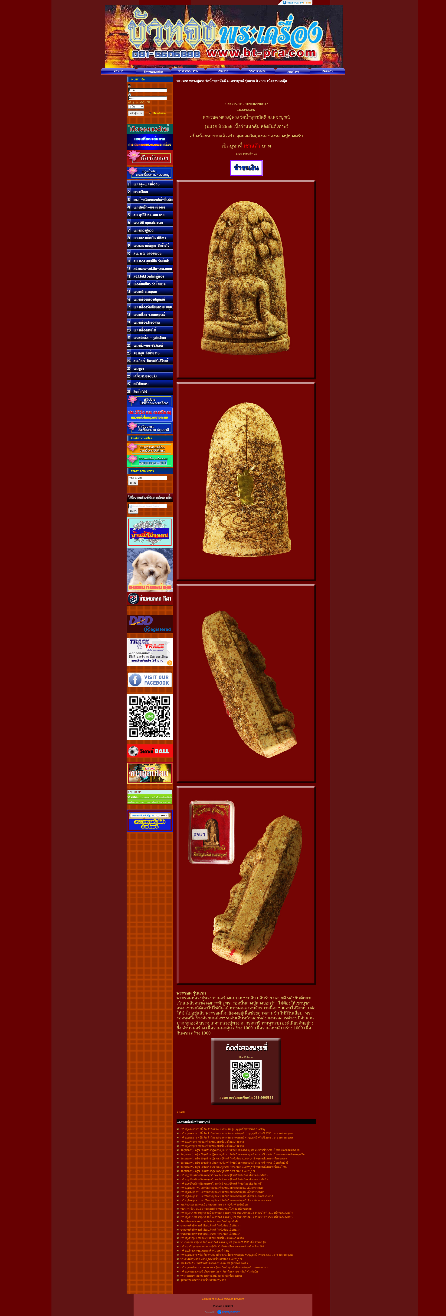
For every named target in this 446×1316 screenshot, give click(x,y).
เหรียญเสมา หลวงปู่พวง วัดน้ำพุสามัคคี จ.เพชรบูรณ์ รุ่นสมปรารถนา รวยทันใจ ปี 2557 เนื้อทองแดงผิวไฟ (236, 1213)
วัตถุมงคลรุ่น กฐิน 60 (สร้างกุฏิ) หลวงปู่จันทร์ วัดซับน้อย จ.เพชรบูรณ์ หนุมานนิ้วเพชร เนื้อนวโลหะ (233, 1166)
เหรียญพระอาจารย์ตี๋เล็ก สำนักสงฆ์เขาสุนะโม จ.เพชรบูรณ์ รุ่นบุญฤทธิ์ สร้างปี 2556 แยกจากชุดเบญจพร (236, 1133)
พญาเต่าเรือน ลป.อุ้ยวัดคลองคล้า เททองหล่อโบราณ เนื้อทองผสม (216, 1208)
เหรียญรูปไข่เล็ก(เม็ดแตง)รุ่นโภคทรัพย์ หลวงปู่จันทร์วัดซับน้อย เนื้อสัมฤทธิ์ (221, 1183)
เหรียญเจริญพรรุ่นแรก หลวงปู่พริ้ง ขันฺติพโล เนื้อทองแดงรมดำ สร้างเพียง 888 (222, 1246)
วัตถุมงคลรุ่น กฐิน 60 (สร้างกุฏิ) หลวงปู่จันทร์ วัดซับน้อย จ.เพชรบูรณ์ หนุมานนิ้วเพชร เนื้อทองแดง (233, 1158)
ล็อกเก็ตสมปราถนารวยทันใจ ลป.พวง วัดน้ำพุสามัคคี (209, 1221)
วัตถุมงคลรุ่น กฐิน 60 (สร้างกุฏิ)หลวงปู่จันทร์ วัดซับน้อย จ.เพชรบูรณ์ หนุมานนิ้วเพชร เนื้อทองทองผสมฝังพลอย (239, 1150)
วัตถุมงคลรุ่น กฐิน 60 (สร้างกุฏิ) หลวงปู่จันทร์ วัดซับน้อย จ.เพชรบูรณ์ (217, 1171)
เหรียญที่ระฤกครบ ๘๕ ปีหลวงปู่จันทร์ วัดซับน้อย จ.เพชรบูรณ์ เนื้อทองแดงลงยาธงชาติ (226, 1196)
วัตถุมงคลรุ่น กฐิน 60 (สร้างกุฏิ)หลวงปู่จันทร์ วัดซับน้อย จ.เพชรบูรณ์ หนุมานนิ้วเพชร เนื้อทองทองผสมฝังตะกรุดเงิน (242, 1154)
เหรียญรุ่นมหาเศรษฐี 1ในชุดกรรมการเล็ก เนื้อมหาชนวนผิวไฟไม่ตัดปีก (219, 1271)
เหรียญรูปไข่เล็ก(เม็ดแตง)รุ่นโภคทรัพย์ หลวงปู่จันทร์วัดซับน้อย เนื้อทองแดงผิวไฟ (224, 1175)
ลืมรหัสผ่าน (159, 113)
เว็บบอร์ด (223, 71)
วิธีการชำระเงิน (257, 71)
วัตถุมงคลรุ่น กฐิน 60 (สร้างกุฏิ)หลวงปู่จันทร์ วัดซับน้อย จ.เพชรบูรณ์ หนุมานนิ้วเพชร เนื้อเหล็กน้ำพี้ (234, 1162)
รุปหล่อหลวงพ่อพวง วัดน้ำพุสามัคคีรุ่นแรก (203, 1280)
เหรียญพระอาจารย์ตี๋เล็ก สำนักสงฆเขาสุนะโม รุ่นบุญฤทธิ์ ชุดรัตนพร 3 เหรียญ (222, 1129)
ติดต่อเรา (327, 71)
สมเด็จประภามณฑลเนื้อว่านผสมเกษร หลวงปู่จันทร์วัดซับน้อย (214, 1204)
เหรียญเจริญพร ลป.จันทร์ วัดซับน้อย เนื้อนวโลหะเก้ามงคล (212, 1141)
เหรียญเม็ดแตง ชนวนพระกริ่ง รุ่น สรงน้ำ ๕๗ (204, 1250)
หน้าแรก (118, 71)
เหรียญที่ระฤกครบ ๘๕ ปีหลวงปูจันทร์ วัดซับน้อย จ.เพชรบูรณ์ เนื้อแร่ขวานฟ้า (222, 1187)
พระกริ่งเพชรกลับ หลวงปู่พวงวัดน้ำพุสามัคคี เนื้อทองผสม (211, 1275)
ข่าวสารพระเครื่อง (188, 71)
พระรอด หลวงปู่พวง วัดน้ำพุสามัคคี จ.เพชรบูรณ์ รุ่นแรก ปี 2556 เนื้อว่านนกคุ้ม (223, 1242)
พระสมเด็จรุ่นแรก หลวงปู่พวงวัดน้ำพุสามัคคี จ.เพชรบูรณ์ (211, 1259)
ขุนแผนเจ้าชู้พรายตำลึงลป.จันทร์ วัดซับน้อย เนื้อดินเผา (210, 1225)
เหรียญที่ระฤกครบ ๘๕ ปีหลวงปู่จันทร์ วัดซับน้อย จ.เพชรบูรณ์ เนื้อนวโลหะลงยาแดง (225, 1200)
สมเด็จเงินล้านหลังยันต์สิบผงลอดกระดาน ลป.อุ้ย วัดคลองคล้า (214, 1263)
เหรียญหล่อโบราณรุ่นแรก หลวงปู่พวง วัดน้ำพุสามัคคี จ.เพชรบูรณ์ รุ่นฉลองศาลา (224, 1267)
